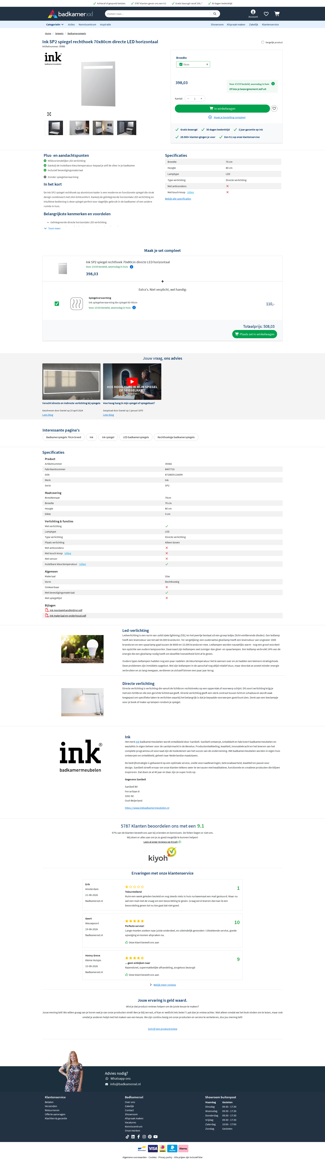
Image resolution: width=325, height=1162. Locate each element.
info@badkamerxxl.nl (125, 1084)
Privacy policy (165, 1157)
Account (253, 16)
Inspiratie (105, 24)
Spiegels (59, 33)
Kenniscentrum (87, 24)
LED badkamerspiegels (136, 437)
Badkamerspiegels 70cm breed (63, 437)
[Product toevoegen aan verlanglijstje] (274, 108)
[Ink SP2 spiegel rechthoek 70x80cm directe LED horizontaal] (102, 84)
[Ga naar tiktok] (127, 1136)
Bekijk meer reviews (165, 984)
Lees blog (47, 414)
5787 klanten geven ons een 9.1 (150, 3)
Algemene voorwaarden (135, 1157)
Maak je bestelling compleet (229, 117)
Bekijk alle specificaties (178, 198)
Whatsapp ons (121, 1078)
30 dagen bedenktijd (221, 3)
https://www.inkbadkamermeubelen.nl (147, 807)
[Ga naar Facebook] (138, 1136)
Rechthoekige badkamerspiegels (176, 437)
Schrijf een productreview (162, 1028)
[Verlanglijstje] (266, 14)
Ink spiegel (108, 437)
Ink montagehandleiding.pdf (65, 610)
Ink (91, 437)
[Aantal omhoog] (201, 99)
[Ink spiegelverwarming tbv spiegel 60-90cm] (76, 303)
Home (48, 33)
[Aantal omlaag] (188, 99)
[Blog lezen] (71, 381)
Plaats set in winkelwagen (256, 334)
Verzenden (51, 1106)
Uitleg (190, 192)
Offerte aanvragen (55, 1114)
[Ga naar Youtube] (155, 1136)
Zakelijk (253, 24)
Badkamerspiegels (77, 33)
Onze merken (132, 1130)
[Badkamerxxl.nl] (70, 13)
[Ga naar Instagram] (144, 1136)
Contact (129, 1110)
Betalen (49, 1102)
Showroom (217, 24)
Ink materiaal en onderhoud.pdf (67, 615)
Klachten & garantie (56, 1118)
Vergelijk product (274, 42)
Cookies (153, 1157)
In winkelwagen (224, 108)
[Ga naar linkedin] (133, 1136)
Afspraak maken (236, 24)
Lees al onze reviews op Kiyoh (161, 842)
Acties (71, 24)
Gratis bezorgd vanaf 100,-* (188, 3)
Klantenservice (270, 24)
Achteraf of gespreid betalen (110, 3)
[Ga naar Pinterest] (149, 1136)
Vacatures (130, 1122)
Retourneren (52, 1110)
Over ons (130, 1102)
